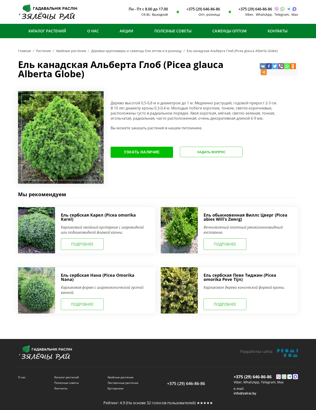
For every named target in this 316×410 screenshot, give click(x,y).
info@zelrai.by (245, 393)
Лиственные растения (123, 383)
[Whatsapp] (287, 66)
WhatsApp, (265, 14)
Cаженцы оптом (229, 31)
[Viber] (281, 66)
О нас (93, 31)
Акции (126, 31)
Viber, (250, 14)
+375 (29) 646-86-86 (203, 9)
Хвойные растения (120, 377)
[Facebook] (269, 66)
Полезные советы (173, 31)
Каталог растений (47, 31)
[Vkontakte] (263, 66)
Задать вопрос (211, 152)
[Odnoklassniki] (293, 66)
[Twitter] (275, 66)
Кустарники (116, 388)
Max (294, 14)
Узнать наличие (142, 152)
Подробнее (82, 244)
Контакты (278, 31)
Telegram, (282, 14)
